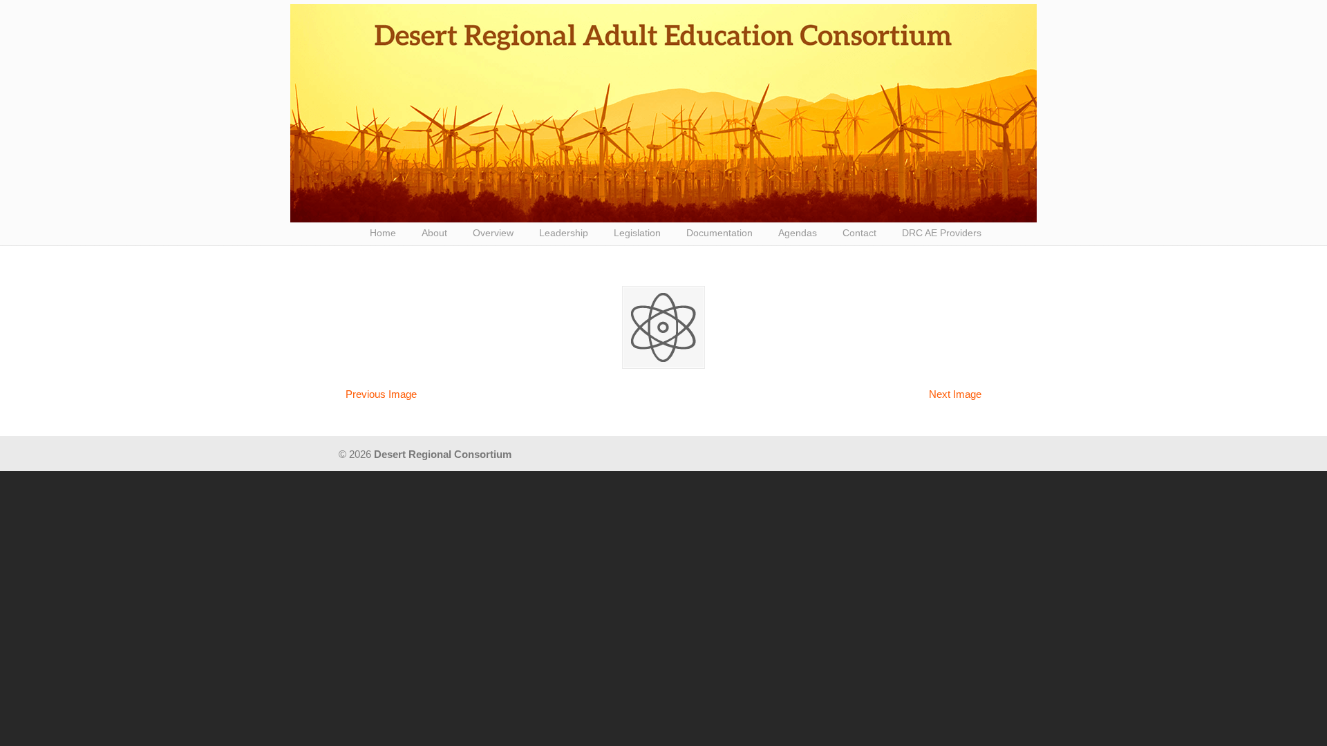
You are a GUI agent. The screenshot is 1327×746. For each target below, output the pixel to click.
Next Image (955, 394)
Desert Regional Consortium (663, 113)
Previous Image (381, 394)
